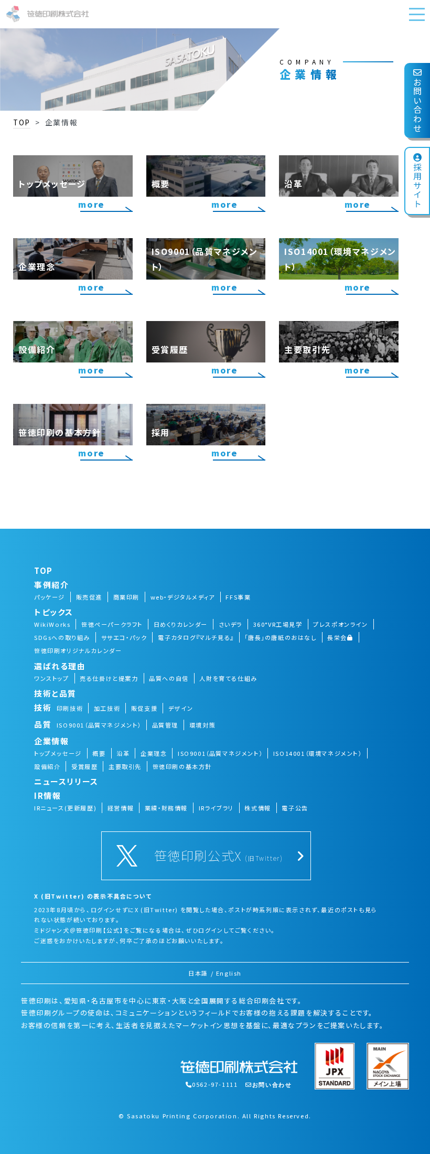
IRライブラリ (216, 808)
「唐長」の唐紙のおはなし (280, 637)
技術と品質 (55, 693)
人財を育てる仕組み (228, 678)
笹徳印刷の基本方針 (182, 766)
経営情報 (121, 808)
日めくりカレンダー (181, 624)
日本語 (198, 973)
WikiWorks (52, 624)
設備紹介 (47, 766)
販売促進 (89, 597)
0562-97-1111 (215, 1084)
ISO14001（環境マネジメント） (317, 753)
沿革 (123, 753)
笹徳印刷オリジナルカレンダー (78, 650)
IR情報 (47, 795)
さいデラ (230, 624)
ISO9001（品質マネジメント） (99, 725)
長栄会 (337, 637)
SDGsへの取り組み (62, 637)
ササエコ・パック (124, 637)
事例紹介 (51, 584)
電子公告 (295, 808)
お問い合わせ (417, 105)
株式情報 (257, 808)
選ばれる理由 (60, 665)
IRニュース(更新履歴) (65, 808)
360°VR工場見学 (278, 624)
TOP (21, 122)
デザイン (180, 708)
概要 (98, 753)
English (229, 973)
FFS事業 (238, 597)
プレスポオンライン (340, 624)
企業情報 (51, 740)
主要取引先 (125, 766)
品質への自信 (169, 678)
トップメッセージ (58, 753)
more (91, 204)
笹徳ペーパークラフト (112, 624)
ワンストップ (51, 678)
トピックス (53, 611)
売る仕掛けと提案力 (109, 678)
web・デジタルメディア (182, 597)
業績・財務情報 (166, 808)
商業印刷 (126, 597)
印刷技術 (70, 708)
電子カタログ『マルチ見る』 (196, 637)
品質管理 (165, 725)
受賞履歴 (84, 766)
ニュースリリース (66, 781)
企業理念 (154, 753)
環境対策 (202, 725)
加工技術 (107, 708)
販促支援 (144, 708)
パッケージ (49, 597)
